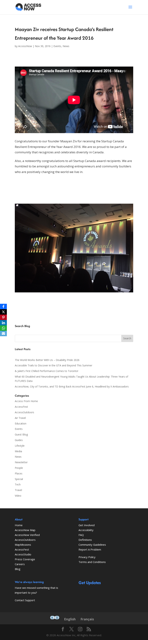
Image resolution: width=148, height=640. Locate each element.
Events (57, 46)
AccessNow (25, 46)
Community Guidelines (92, 544)
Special (19, 479)
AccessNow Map (25, 530)
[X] (3, 312)
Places (18, 473)
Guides (19, 440)
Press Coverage (25, 559)
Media (18, 451)
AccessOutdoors (24, 412)
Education (20, 423)
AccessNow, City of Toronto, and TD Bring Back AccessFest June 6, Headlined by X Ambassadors (72, 386)
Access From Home (26, 401)
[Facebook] (3, 306)
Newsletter (21, 462)
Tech (18, 484)
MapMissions (23, 544)
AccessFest (21, 406)
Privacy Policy (87, 557)
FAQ (81, 535)
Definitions (85, 540)
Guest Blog (21, 434)
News (66, 46)
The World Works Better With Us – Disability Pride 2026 (47, 360)
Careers (20, 564)
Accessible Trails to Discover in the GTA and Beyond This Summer (53, 365)
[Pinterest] (3, 317)
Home (19, 525)
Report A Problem (90, 549)
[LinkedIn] (3, 322)
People (19, 468)
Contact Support (25, 600)
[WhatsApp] (3, 328)
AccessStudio (23, 554)
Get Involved (87, 525)
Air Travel (20, 418)
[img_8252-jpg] (74, 292)
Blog (17, 569)
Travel (18, 490)
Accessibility (86, 530)
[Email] (3, 333)
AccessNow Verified (27, 535)
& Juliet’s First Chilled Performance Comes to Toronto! (46, 371)
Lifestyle (20, 445)
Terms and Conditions (92, 562)
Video (18, 495)
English (70, 619)
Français (87, 619)
